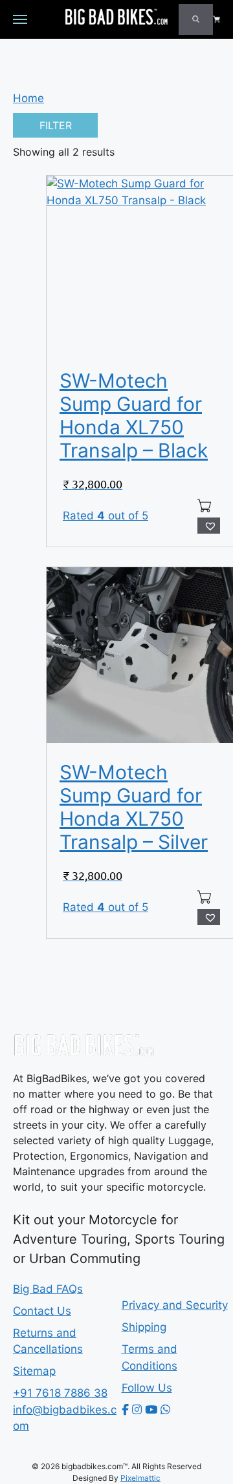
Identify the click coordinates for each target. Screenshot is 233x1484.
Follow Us (147, 1387)
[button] (208, 525)
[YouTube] (151, 1409)
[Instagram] (137, 1409)
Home (28, 98)
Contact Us (42, 1310)
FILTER (55, 125)
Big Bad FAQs (48, 1288)
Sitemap (34, 1370)
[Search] (196, 19)
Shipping (144, 1327)
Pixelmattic (140, 1478)
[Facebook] (125, 1409)
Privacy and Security (175, 1305)
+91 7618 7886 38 (60, 1392)
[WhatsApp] (165, 1409)
